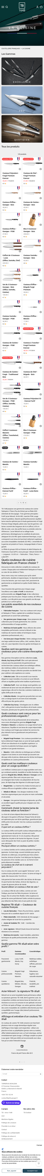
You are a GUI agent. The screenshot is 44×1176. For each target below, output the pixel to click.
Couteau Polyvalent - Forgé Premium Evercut (11, 175)
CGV (3, 1116)
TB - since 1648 (6, 1112)
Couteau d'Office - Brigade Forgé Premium (30, 287)
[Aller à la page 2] (25, 503)
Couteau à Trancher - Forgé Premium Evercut (31, 345)
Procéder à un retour (8, 1126)
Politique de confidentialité (10, 1133)
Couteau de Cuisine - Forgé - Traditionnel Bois (11, 374)
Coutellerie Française (10, 48)
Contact (4, 1129)
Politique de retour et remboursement (8, 1137)
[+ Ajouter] (20, 169)
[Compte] (37, 7)
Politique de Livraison (8, 1123)
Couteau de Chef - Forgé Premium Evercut (30, 175)
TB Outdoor (27, 1112)
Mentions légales (7, 1119)
